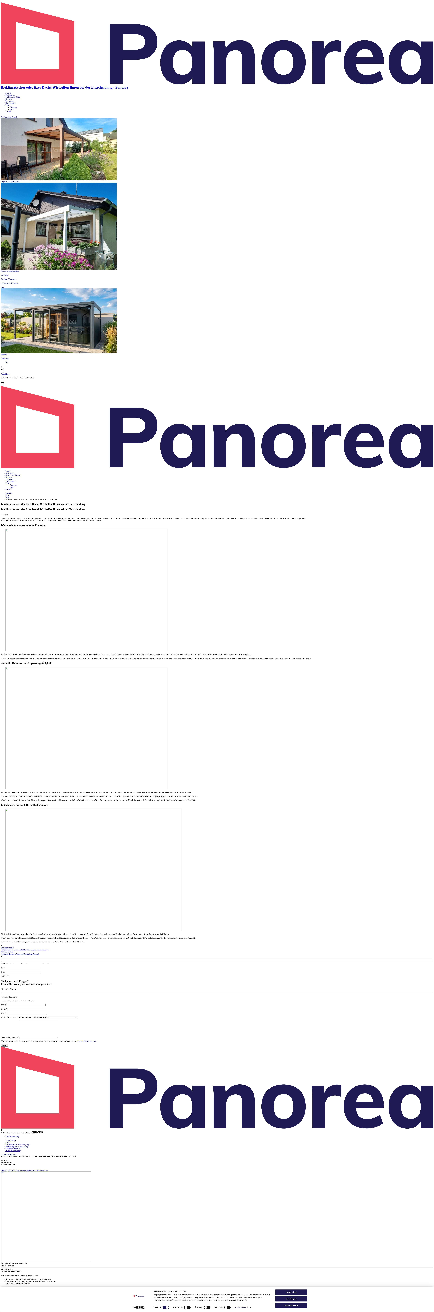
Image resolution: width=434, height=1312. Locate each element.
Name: (4, 1005)
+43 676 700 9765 (7, 1170)
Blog (11, 109)
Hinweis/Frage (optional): (10, 1037)
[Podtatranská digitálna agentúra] (37, 1133)
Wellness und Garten (12, 97)
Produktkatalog (10, 1140)
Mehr (7, 105)
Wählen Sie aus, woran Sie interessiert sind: (17, 1017)
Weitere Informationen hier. (86, 1041)
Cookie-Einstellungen (8, 1154)
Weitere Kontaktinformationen (37, 1170)
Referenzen (9, 101)
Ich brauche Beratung (48, 1015)
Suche (7, 1142)
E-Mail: (4, 1009)
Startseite (8, 493)
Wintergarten (10, 95)
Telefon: (4, 1013)
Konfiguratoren (10, 103)
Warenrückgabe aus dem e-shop (16, 1147)
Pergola (8, 93)
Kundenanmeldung (12, 1137)
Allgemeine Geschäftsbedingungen (17, 1145)
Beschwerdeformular (12, 1149)
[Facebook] (1, 1130)
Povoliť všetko (291, 1292)
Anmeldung (5, 374)
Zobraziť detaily (241, 1307)
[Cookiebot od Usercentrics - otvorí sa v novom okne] (138, 1307)
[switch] (187, 1307)
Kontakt (8, 111)
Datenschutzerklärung (13, 1151)
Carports (8, 99)
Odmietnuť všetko (291, 1305)
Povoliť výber (291, 1299)
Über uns (13, 107)
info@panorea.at (20, 1170)
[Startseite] (217, 467)
